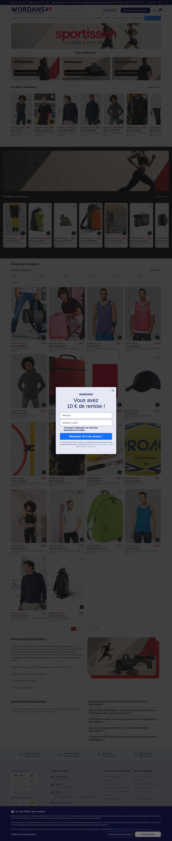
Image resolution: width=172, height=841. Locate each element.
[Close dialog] (112, 390)
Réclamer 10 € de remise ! (86, 436)
